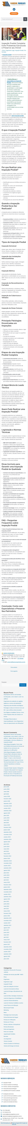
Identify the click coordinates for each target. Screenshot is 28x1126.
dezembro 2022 (8, 889)
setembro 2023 (7, 868)
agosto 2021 (7, 927)
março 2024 (7, 853)
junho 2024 (6, 846)
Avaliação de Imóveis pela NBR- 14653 (13, 974)
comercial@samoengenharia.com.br (16, 662)
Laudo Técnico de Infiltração (11, 1005)
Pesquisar (4, 682)
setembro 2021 (7, 925)
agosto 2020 (7, 956)
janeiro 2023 (7, 887)
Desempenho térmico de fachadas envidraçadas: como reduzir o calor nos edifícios (13, 696)
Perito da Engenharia (9, 1029)
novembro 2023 (8, 863)
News (5, 1012)
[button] (14, 9)
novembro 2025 (8, 806)
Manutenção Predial (9, 1007)
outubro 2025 (7, 808)
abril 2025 (6, 822)
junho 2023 (6, 875)
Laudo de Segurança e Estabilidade (12, 998)
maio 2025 (6, 820)
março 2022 (7, 911)
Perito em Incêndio (8, 1031)
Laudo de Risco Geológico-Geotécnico (13, 995)
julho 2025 (6, 815)
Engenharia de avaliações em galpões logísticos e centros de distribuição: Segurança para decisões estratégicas (13, 703)
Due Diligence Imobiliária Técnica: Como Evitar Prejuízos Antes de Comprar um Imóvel (14, 714)
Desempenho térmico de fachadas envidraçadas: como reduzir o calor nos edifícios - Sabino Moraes (13, 736)
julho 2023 (6, 872)
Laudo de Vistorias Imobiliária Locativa (13, 1003)
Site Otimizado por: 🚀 (6, 1123)
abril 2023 (6, 880)
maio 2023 (6, 877)
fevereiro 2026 (7, 798)
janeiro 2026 (7, 801)
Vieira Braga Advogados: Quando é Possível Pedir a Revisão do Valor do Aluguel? (13, 754)
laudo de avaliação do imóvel (11, 986)
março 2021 (7, 939)
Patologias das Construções (11, 1015)
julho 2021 (6, 930)
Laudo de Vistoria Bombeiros (11, 1000)
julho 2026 (6, 786)
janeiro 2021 (7, 944)
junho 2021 (6, 932)
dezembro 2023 (8, 860)
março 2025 (7, 825)
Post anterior (14, 667)
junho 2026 (6, 789)
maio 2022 (6, 906)
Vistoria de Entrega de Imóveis (11, 1046)
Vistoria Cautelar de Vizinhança (11, 1043)
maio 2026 (6, 791)
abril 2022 (6, 908)
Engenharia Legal (10, 50)
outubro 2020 (7, 951)
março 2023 (7, 882)
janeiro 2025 (7, 829)
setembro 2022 (7, 896)
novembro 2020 (8, 949)
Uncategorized (7, 1038)
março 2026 (7, 796)
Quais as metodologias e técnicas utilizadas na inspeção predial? (13, 740)
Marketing (6, 1010)
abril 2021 (6, 937)
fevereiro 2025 (7, 827)
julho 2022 (6, 901)
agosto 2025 (7, 813)
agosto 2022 (7, 899)
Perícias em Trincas (9, 1022)
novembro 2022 (8, 892)
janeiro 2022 (7, 915)
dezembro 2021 (7, 918)
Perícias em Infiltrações (9, 1019)
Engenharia (6, 979)
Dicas (3, 50)
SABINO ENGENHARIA (8, 653)
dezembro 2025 (8, 803)
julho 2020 (6, 958)
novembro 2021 (8, 920)
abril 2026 (6, 794)
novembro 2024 (8, 834)
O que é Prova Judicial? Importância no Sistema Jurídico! (13, 763)
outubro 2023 (7, 865)
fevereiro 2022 (7, 913)
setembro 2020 (7, 954)
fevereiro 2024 (7, 856)
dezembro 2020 (8, 946)
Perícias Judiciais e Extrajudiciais (12, 1024)
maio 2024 (6, 849)
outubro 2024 (7, 837)
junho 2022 (6, 903)
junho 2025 (6, 817)
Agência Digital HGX (17, 1123)
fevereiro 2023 (7, 884)
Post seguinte (14, 671)
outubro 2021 (7, 923)
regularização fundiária (9, 1034)
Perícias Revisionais (9, 1026)
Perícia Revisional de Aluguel (11, 1017)
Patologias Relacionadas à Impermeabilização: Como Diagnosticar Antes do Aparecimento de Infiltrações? (13, 721)
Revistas (6, 1036)
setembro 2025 (7, 810)
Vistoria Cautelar (8, 1041)
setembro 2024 (7, 839)
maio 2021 (6, 935)
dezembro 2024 (8, 832)
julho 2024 (6, 844)
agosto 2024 (7, 841)
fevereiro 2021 (7, 942)
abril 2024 (6, 851)
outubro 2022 (7, 894)
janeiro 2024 (7, 858)
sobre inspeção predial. (18, 115)
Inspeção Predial (19, 50)
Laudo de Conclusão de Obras (11, 989)
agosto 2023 (7, 870)
